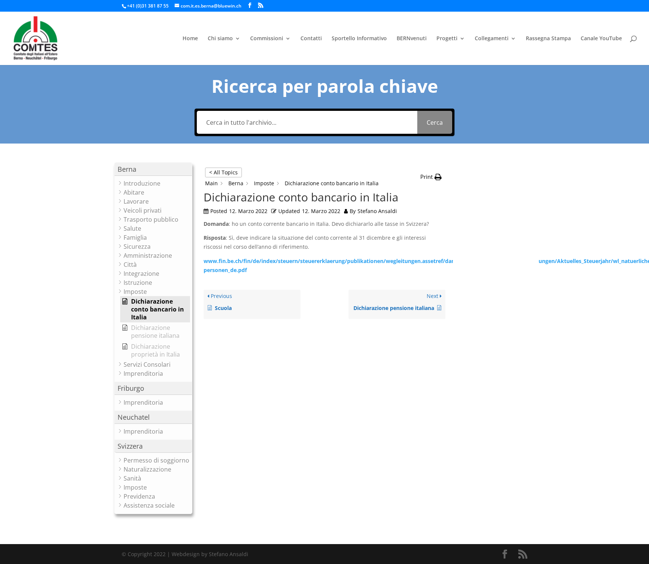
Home (190, 39)
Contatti (311, 39)
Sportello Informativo (359, 39)
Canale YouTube (601, 39)
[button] (153, 169)
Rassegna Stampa (548, 39)
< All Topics (223, 172)
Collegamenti (492, 39)
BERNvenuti (412, 39)
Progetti (446, 39)
